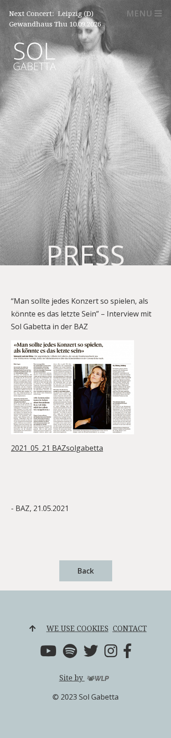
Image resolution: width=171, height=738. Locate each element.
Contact (130, 628)
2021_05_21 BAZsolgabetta (57, 448)
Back (86, 571)
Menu (139, 13)
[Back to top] (32, 628)
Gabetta (34, 62)
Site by (72, 678)
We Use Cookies (78, 628)
